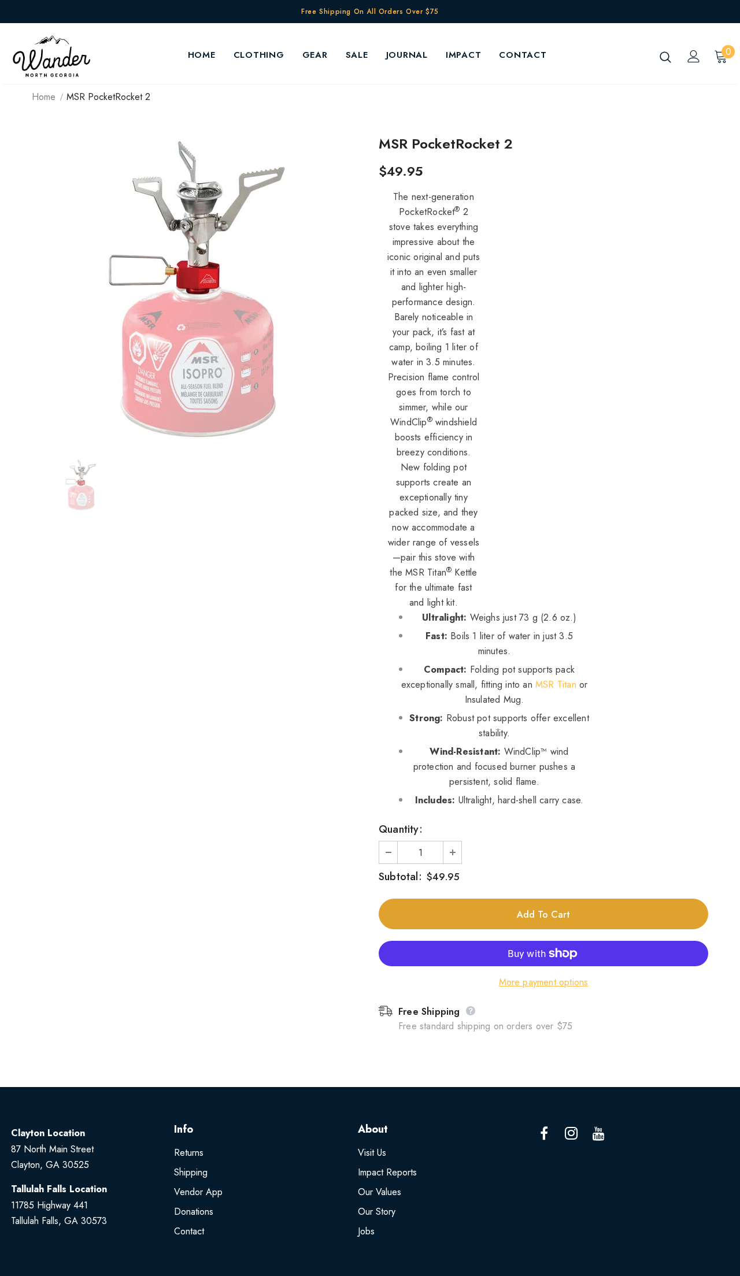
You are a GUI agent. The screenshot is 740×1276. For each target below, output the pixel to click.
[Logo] (51, 56)
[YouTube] (598, 1133)
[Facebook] (544, 1133)
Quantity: (401, 829)
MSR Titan (555, 684)
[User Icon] (693, 56)
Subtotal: (400, 877)
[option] (196, 290)
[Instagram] (571, 1133)
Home (44, 96)
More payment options (544, 982)
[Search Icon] (665, 56)
